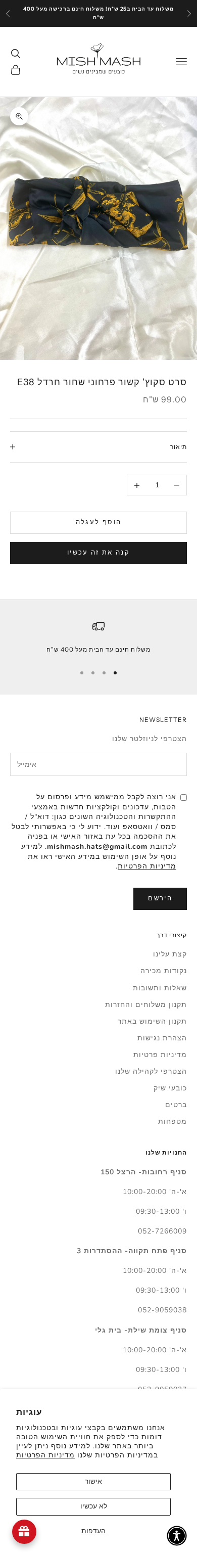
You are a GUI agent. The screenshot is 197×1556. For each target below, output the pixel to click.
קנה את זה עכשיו (98, 552)
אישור (93, 1481)
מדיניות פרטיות (160, 1055)
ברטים (176, 1105)
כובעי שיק (170, 1088)
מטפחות (172, 1121)
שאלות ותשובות (160, 988)
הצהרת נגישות (162, 1038)
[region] (98, 637)
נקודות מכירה (163, 971)
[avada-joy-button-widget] (24, 1532)
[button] (177, 1536)
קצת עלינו (170, 954)
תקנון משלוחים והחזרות (146, 1005)
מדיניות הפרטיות (45, 1455)
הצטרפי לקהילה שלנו (151, 1071)
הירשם (160, 898)
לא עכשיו (93, 1506)
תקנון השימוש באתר (152, 1021)
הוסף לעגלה (98, 522)
